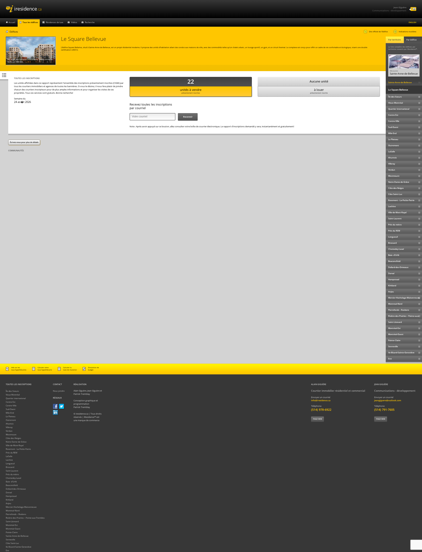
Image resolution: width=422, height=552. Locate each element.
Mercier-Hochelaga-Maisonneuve (21, 507)
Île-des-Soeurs (12, 391)
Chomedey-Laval (13, 478)
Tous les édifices (30, 22)
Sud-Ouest (10, 409)
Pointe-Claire (12, 532)
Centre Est (10, 402)
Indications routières (407, 31)
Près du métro (12, 474)
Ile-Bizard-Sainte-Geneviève (18, 546)
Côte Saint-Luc (12, 543)
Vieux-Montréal (13, 394)
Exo (7, 550)
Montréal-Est (12, 525)
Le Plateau (10, 416)
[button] (188, 117)
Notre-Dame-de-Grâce (16, 441)
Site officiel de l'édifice (378, 31)
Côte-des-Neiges (13, 438)
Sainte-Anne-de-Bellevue (17, 536)
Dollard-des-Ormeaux (16, 488)
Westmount (11, 434)
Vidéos (74, 22)
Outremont (11, 420)
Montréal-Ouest (13, 528)
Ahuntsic (10, 423)
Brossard (10, 467)
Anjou (8, 503)
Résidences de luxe (54, 22)
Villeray (9, 427)
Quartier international (16, 398)
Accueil (12, 22)
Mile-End (10, 412)
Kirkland (9, 499)
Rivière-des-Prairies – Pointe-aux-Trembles (25, 517)
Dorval (9, 492)
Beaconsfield (12, 485)
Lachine (9, 459)
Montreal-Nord (12, 510)
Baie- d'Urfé (11, 481)
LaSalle (9, 456)
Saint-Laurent (12, 470)
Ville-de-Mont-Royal (15, 445)
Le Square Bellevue (398, 90)
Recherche (90, 22)
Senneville (10, 539)
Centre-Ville (11, 405)
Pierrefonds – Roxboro (16, 514)
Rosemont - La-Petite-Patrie (18, 449)
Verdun (9, 431)
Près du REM (11, 452)
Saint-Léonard (12, 521)
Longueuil (10, 463)
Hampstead (11, 496)
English (412, 22)
